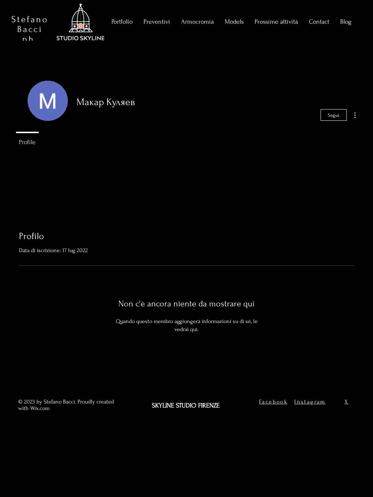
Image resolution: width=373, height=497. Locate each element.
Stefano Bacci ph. (29, 29)
